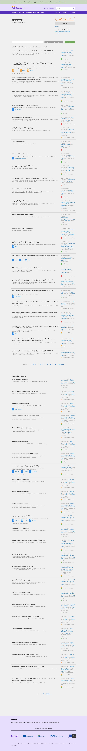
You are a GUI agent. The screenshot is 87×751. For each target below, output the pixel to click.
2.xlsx (22, 260)
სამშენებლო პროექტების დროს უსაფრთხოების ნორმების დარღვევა (28, 540)
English (26, 7)
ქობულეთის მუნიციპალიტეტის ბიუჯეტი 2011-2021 (23, 604)
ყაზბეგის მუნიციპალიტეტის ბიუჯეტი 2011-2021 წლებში (25, 642)
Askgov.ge (17, 7)
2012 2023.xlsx (18, 109)
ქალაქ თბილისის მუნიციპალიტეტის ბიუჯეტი (22, 566)
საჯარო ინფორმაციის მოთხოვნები (62, 31)
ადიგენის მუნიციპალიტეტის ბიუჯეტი (20, 491)
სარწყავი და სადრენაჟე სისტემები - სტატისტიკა (23, 188)
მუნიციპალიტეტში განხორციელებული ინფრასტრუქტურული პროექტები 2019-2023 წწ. (32, 290)
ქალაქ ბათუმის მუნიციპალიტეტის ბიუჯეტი (22, 628)
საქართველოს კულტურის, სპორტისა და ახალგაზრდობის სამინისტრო (67, 315)
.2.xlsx (16, 333)
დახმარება (64, 12)
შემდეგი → (61, 364)
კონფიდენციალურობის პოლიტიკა (32, 722)
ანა (61, 681)
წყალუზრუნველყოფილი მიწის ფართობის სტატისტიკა (25, 105)
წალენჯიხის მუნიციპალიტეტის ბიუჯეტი (21, 592)
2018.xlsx (17, 471)
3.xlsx (29, 260)
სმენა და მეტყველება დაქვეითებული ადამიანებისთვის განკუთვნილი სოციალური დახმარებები (35, 255)
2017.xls (16, 70)
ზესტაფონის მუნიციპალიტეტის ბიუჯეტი (21, 579)
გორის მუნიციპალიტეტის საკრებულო (21, 528)
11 (52, 364)
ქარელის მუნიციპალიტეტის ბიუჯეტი (20, 479)
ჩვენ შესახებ (72, 12)
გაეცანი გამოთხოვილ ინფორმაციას (35, 12)
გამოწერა (65, 23)
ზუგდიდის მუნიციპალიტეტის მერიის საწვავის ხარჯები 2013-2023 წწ (28, 666)
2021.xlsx (26, 520)
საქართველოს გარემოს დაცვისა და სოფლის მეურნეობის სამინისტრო (67, 131)
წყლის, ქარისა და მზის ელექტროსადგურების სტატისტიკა (25, 242)
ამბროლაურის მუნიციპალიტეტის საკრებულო (23, 427)
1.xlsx (16, 260)
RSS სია (57, 26)
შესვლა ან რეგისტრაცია (49, 8)
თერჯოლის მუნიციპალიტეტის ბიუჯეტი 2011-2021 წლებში (25, 616)
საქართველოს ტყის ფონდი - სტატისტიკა (21, 153)
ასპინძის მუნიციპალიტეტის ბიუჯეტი (20, 403)
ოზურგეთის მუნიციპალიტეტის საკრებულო (22, 515)
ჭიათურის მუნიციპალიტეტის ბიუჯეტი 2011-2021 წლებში (25, 453)
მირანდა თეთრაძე (65, 669)
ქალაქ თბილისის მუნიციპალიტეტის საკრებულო (67, 568)
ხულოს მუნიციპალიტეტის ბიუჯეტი (20, 379)
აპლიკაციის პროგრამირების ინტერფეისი (50, 722)
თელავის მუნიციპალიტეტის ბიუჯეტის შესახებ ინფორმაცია (26, 465)
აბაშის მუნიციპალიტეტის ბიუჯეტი (20, 441)
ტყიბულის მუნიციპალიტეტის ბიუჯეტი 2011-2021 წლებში (25, 654)
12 (55, 364)
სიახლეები (57, 12)
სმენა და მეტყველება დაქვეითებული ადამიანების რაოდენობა (27, 267)
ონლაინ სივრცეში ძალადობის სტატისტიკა (22, 117)
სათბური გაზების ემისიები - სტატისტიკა (21, 200)
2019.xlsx (26, 471)
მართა (66, 382)
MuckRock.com (62, 1)
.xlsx (16, 246)
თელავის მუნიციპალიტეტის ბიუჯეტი (20, 503)
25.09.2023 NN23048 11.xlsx (20, 158)
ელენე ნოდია (67, 120)
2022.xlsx (17, 520)
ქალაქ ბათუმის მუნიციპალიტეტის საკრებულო (66, 630)
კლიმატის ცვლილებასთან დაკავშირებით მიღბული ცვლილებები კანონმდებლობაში (32, 178)
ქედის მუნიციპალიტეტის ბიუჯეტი (19, 554)
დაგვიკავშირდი (14, 722)
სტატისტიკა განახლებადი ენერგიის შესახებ (22, 165)
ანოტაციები (57, 33)
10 (50, 364)
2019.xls (31, 70)
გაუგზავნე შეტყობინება (65, 19)
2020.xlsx (34, 471)
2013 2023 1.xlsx (18, 296)
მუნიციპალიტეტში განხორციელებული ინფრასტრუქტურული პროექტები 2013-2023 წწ (32, 50)
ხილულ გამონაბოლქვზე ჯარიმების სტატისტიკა (23, 214)
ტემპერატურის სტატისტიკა (18, 141)
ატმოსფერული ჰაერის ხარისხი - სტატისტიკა (22, 127)
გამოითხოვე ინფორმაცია (18, 12)
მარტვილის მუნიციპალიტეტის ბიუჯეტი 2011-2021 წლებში (25, 415)
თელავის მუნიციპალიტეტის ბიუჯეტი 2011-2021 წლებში (25, 391)
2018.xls (23, 70)
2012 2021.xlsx (18, 409)
